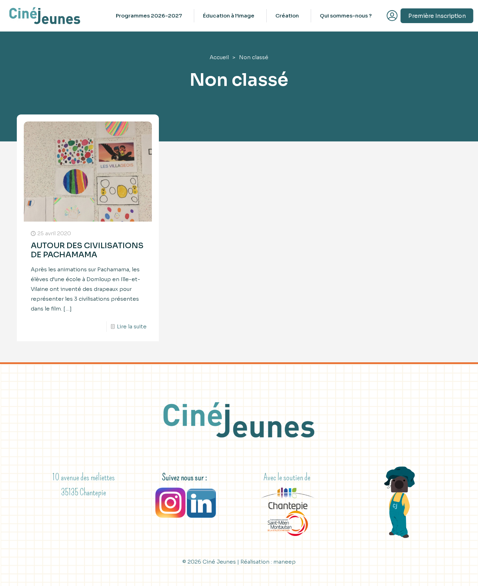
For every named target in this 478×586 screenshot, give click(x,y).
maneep (284, 561)
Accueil (219, 57)
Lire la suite (132, 326)
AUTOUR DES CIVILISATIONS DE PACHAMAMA (87, 250)
